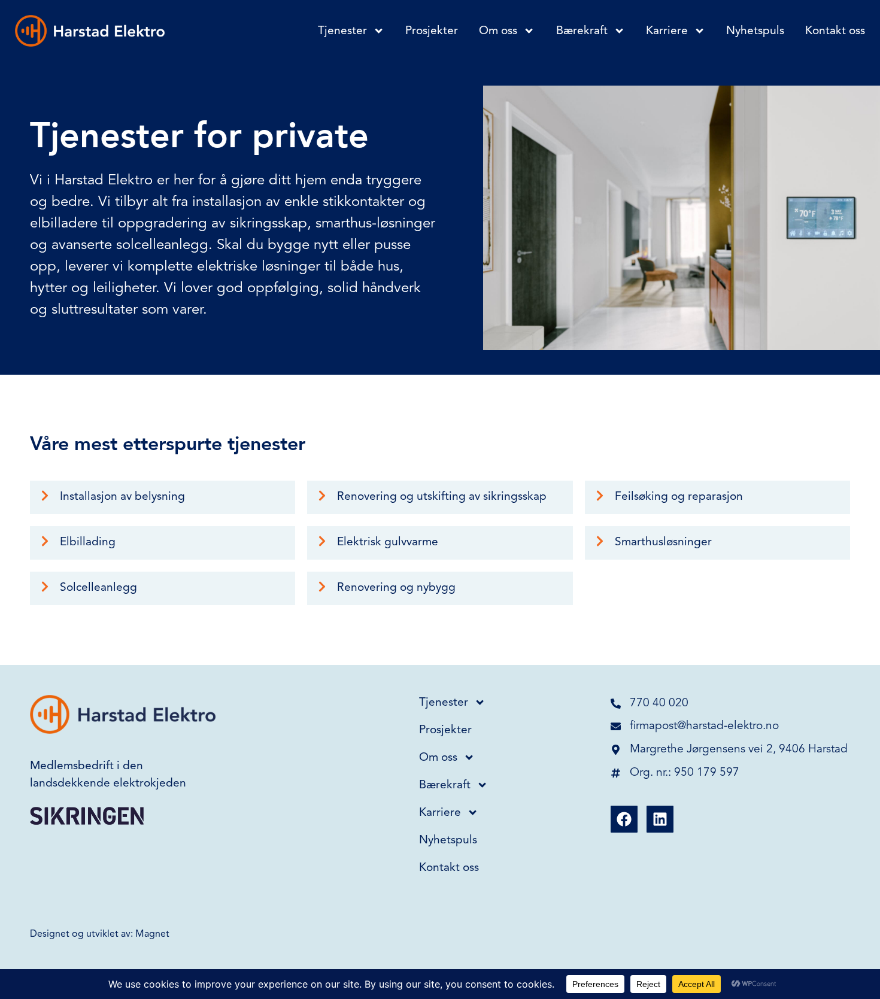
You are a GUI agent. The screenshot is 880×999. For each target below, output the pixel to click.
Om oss (498, 31)
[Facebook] (624, 819)
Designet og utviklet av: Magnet (99, 934)
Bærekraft (582, 31)
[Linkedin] (660, 819)
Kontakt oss (835, 31)
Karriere (667, 31)
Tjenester (342, 31)
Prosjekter (431, 31)
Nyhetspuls (755, 31)
